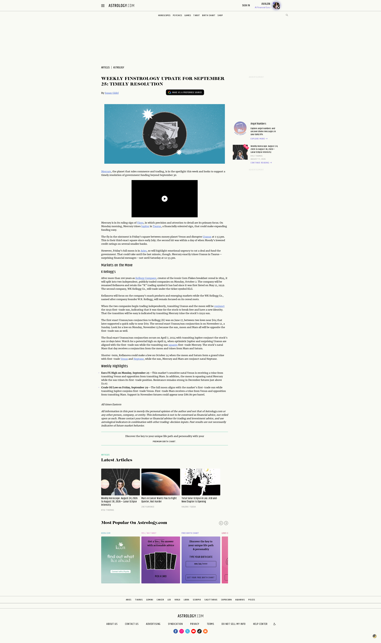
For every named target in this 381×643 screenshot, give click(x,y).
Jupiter (145, 226)
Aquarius (240, 600)
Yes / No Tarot (149, 533)
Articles (105, 455)
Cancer (160, 600)
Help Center (260, 624)
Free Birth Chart (190, 533)
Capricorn (226, 600)
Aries (144, 250)
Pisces (251, 600)
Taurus (157, 226)
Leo (169, 600)
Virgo (140, 222)
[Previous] (221, 523)
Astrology (118, 68)
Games (188, 15)
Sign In (246, 5)
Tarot (196, 15)
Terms (210, 624)
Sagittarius (211, 600)
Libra (186, 600)
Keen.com (105, 533)
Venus (124, 358)
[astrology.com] (121, 5)
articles (105, 68)
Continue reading (260, 162)
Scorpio (197, 600)
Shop (220, 15)
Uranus (207, 236)
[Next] (226, 523)
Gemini (149, 600)
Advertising (153, 624)
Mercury (106, 171)
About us (112, 624)
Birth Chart (209, 15)
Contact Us (132, 624)
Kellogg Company (145, 278)
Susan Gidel (112, 92)
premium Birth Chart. (164, 441)
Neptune (138, 358)
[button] (274, 624)
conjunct (219, 306)
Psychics (177, 15)
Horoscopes (164, 15)
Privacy (194, 624)
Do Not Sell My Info (234, 624)
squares (173, 344)
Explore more (258, 138)
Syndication (175, 624)
